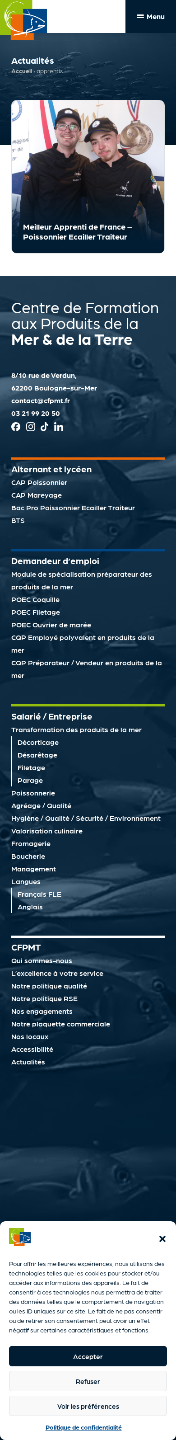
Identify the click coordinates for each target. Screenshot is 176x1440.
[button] (162, 1238)
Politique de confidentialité (84, 1427)
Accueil (21, 71)
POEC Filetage (35, 611)
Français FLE (39, 894)
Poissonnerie (33, 792)
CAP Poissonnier (39, 482)
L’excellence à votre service (57, 973)
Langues (26, 881)
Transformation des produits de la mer (76, 729)
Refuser (88, 1381)
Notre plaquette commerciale (60, 1023)
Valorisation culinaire (47, 830)
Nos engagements (42, 1011)
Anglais (30, 906)
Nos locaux (29, 1036)
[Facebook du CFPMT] (15, 428)
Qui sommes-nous (41, 960)
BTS (18, 520)
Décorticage (38, 742)
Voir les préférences (88, 1406)
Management (33, 868)
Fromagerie (31, 843)
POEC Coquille (35, 599)
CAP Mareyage (36, 494)
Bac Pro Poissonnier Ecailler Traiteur (73, 507)
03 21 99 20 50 (35, 413)
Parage (30, 780)
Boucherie (28, 856)
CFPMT (26, 947)
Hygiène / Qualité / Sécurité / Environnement (86, 818)
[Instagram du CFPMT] (30, 428)
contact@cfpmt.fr (40, 400)
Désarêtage (37, 754)
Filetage (31, 767)
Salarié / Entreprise (52, 716)
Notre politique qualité (49, 985)
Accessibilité (32, 1049)
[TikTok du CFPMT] (44, 428)
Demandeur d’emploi (55, 560)
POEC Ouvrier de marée (51, 624)
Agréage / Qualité (41, 805)
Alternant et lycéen (51, 469)
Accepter (88, 1356)
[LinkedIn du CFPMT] (58, 428)
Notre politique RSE (44, 998)
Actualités (28, 1061)
